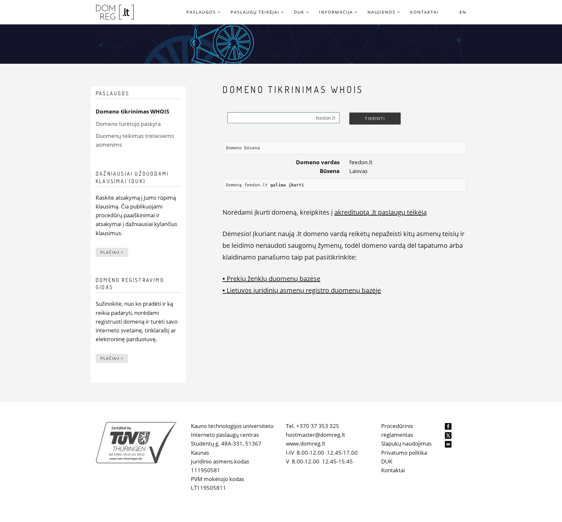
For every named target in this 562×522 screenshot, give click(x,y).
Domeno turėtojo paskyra (128, 123)
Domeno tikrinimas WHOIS (132, 111)
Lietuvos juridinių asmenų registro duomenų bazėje (301, 290)
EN (463, 12)
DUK (386, 461)
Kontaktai (393, 470)
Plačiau (110, 252)
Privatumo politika (404, 452)
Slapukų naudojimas (406, 443)
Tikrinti (375, 118)
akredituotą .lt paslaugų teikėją (380, 212)
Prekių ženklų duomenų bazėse (271, 278)
